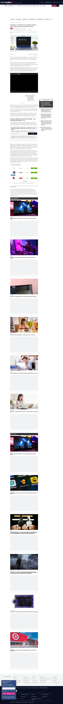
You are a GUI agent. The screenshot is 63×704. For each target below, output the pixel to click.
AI (13, 5)
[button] (60, 2)
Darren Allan (16, 28)
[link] (14, 168)
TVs (16, 5)
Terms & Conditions (8, 697)
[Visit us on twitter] (46, 2)
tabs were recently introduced (19, 63)
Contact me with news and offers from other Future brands (9, 691)
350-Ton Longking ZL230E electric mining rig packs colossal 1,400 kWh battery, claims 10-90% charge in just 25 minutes (46, 104)
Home (38, 5)
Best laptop (25, 19)
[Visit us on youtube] (47, 2)
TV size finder (18, 19)
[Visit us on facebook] (44, 2)
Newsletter (36, 54)
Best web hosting (32, 19)
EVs (41, 5)
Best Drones (55, 680)
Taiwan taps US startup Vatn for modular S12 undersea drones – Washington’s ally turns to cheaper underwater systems (46, 110)
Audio (27, 5)
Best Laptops (25, 676)
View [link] (34, 168)
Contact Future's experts (25, 694)
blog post (18, 110)
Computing (10, 5)
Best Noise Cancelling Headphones (45, 678)
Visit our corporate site (43, 687)
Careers (22, 698)
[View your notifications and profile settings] (57, 2)
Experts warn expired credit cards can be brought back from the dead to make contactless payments (46, 129)
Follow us (31, 54)
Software (16, 22)
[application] (24, 83)
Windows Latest (32, 67)
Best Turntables (42, 676)
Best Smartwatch (35, 682)
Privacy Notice (13, 136)
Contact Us (33, 694)
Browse (44, 5)
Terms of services (22, 136)
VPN (30, 5)
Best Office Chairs (42, 682)
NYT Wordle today (40, 19)
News (11, 28)
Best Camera (55, 676)
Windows (19, 22)
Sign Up (8, 693)
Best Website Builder (16, 682)
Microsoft (12, 109)
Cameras (34, 5)
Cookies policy (23, 696)
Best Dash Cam (55, 678)
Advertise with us (34, 696)
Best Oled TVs (34, 680)
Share (12, 54)
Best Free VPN (15, 678)
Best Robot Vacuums (56, 682)
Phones (5, 5)
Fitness (24, 5)
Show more (25, 181)
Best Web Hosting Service (17, 680)
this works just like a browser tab (18, 105)
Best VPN (47, 19)
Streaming (19, 5)
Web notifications (44, 696)
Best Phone (34, 676)
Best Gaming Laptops (26, 678)
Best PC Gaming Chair (26, 682)
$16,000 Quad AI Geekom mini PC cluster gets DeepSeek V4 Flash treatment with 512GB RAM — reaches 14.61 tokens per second (46, 116)
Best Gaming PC (25, 680)
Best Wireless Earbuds (43, 680)
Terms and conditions (45, 694)
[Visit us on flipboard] (49, 2)
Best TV (33, 678)
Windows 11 (12, 57)
